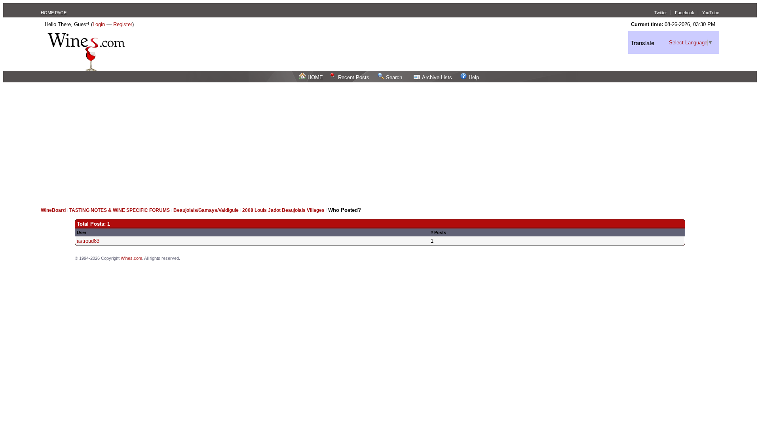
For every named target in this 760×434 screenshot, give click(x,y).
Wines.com (131, 258)
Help (474, 77)
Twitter (660, 12)
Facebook (684, 12)
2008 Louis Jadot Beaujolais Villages (283, 210)
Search (394, 77)
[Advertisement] (380, 141)
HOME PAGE (53, 12)
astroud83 (88, 241)
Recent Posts (353, 77)
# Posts (438, 232)
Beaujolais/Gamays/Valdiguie (206, 210)
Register (122, 24)
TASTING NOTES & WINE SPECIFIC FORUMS (119, 210)
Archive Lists (437, 77)
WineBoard (53, 210)
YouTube (710, 12)
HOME (315, 77)
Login (99, 24)
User (81, 232)
